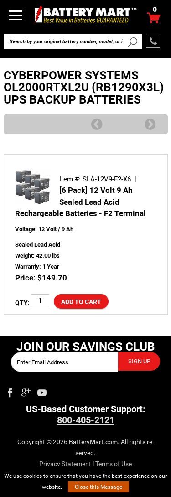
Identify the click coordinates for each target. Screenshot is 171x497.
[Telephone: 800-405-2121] (153, 41)
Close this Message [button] (98, 487)
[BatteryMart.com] (85, 14)
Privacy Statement (65, 463)
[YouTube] (42, 390)
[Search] (133, 41)
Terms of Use (113, 463)
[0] (154, 20)
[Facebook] (10, 390)
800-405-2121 (85, 419)
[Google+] (26, 390)
